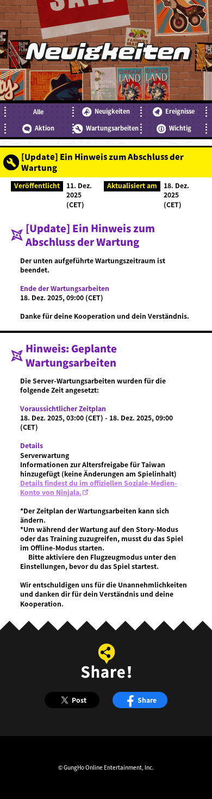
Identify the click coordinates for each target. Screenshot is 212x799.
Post (79, 700)
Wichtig (180, 128)
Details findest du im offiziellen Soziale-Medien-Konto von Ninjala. (98, 487)
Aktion (44, 128)
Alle (38, 112)
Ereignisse (180, 111)
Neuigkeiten (112, 111)
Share (147, 700)
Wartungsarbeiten (112, 128)
